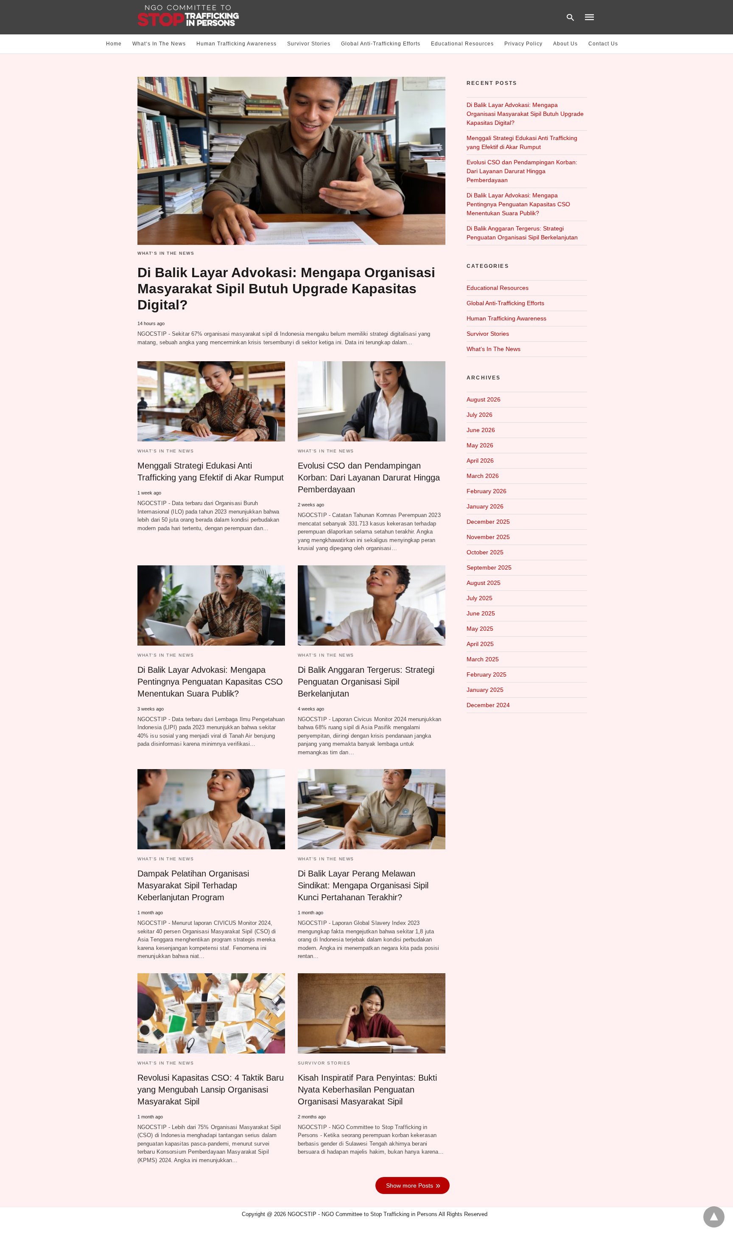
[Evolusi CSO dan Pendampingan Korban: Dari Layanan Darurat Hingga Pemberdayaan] (371, 401)
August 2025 (484, 582)
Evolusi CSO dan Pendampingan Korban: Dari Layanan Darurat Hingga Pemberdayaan (369, 477)
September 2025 (489, 567)
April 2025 (480, 643)
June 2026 (481, 430)
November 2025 (488, 537)
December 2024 (488, 705)
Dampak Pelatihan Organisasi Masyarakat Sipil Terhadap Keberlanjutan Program (193, 885)
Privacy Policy (523, 44)
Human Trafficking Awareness (236, 44)
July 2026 (479, 414)
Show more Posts (409, 1185)
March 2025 (483, 659)
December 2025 (488, 521)
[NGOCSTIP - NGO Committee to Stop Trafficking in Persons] (188, 16)
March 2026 (483, 475)
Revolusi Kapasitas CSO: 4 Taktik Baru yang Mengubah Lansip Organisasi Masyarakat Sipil (210, 1089)
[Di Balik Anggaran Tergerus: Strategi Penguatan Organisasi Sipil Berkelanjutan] (371, 605)
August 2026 (484, 399)
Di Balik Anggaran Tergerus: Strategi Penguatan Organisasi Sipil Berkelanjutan (366, 681)
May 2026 (480, 445)
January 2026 (485, 506)
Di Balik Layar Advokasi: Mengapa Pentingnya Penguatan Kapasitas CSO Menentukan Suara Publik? (210, 681)
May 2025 (480, 628)
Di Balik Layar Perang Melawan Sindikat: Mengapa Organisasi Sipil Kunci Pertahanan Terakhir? (363, 885)
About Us (565, 44)
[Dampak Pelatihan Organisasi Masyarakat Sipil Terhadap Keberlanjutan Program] (211, 809)
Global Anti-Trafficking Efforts (380, 44)
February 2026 (486, 491)
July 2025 (479, 598)
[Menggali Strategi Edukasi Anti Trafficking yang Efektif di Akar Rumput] (211, 401)
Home (114, 44)
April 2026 (480, 460)
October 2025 (485, 552)
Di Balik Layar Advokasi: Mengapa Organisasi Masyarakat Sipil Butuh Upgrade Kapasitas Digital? (286, 288)
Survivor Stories (308, 44)
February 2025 (486, 674)
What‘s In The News (159, 44)
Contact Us (603, 44)
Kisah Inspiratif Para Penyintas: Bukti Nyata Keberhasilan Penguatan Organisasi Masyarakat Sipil (367, 1089)
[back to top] (714, 1217)
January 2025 (485, 689)
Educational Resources (462, 44)
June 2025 (481, 613)
